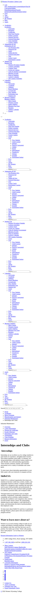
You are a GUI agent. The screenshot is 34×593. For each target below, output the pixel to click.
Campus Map (17, 547)
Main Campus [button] (9, 545)
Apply (6, 22)
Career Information (10, 428)
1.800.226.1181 (25, 542)
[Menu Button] (1, 116)
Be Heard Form (17, 568)
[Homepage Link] (11, 1)
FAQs (6, 440)
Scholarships (8, 435)
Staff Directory (9, 547)
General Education (13, 39)
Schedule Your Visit (10, 586)
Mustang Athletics (10, 97)
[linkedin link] (5, 578)
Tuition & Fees (12, 53)
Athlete (13, 8)
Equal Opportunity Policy (12, 588)
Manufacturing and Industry (13, 417)
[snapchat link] (5, 579)
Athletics (11, 87)
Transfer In (15, 152)
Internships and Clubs (11, 434)
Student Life (8, 61)
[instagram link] (5, 576)
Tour (6, 15)
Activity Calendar (13, 77)
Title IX (10, 568)
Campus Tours (12, 68)
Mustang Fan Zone (14, 106)
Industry (23, 6)
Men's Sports (12, 101)
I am (9, 138)
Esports (10, 111)
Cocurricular (12, 90)
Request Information (11, 439)
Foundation (18, 550)
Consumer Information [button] (11, 562)
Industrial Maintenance (11, 418)
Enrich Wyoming (20, 554)
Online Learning (13, 35)
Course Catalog (13, 42)
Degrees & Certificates (11, 430)
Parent (6, 10)
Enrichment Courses (14, 59)
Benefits (7, 561)
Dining (13, 550)
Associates (11, 29)
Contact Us (8, 583)
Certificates (11, 32)
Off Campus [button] (8, 552)
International (12, 10)
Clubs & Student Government (17, 72)
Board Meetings (13, 89)
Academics (8, 25)
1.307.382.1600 (9, 542)
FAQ (6, 13)
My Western (8, 18)
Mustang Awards (13, 73)
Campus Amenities (14, 66)
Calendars (7, 80)
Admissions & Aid (10, 44)
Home (6, 412)
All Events (11, 84)
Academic (11, 85)
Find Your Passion (13, 34)
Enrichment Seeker (20, 12)
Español (12, 12)
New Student (8, 6)
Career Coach (12, 58)
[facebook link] (5, 571)
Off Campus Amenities (15, 78)
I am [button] (6, 5)
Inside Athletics (12, 104)
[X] (5, 573)
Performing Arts (13, 94)
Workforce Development (14, 556)
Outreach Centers (10, 554)
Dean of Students (13, 75)
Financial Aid (12, 49)
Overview (7, 427)
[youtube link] (5, 574)
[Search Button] (5, 113)
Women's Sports (13, 102)
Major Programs (9, 415)
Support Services (13, 37)
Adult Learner (16, 6)
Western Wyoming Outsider (16, 65)
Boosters (11, 108)
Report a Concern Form (12, 564)
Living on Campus (13, 70)
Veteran (8, 12)
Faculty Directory (10, 432)
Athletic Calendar (13, 109)
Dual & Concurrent (18, 145)
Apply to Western (18, 535)
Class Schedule (12, 41)
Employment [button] (8, 559)
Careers (11, 561)
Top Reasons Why (13, 47)
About (6, 17)
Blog (6, 20)
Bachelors (11, 30)
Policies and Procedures (19, 566)
